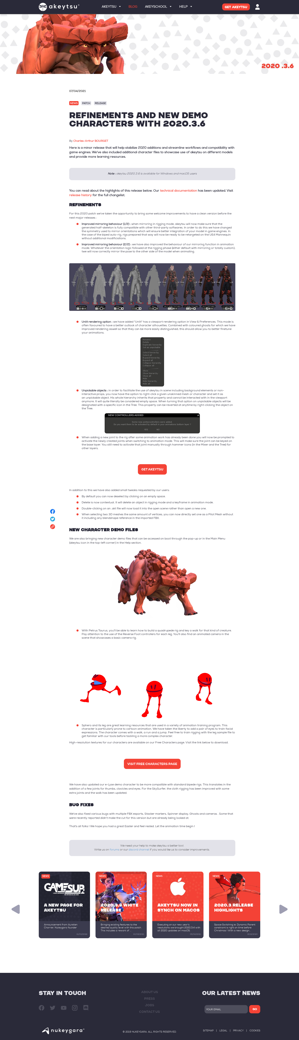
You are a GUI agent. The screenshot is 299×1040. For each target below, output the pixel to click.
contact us (149, 1012)
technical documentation (178, 190)
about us (149, 992)
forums (114, 850)
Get (236, 7)
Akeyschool (156, 6)
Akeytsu (109, 6)
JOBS (149, 1005)
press (149, 999)
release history (80, 195)
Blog (133, 6)
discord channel (139, 850)
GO (255, 1009)
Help (183, 6)
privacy (238, 1031)
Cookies (255, 1031)
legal (223, 1031)
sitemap (208, 1031)
